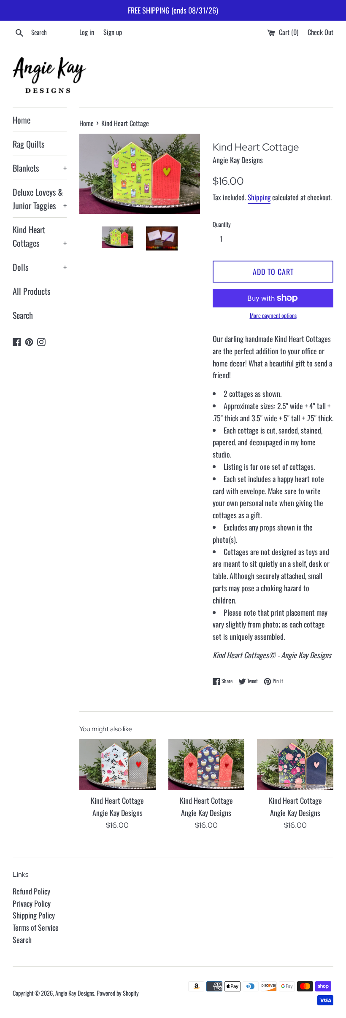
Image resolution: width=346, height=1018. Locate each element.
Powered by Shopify (118, 992)
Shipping (259, 197)
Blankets (40, 168)
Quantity (222, 224)
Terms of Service (36, 927)
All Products (31, 291)
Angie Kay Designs (74, 992)
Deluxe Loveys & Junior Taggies (40, 199)
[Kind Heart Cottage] (117, 764)
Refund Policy (31, 891)
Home (21, 119)
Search (23, 315)
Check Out (320, 32)
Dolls (40, 267)
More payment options (273, 315)
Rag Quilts (28, 143)
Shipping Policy (34, 915)
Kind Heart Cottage (117, 800)
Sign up (112, 32)
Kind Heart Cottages (40, 236)
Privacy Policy (32, 903)
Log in (86, 32)
